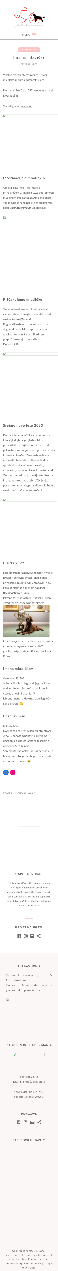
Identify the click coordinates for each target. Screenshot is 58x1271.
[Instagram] (12, 772)
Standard (30, 641)
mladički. (26, 106)
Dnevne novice (29, 50)
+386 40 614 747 (22, 90)
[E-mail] (32, 936)
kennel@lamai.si (43, 90)
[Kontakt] (38, 936)
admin (9, 793)
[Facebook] (6, 772)
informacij (32, 187)
